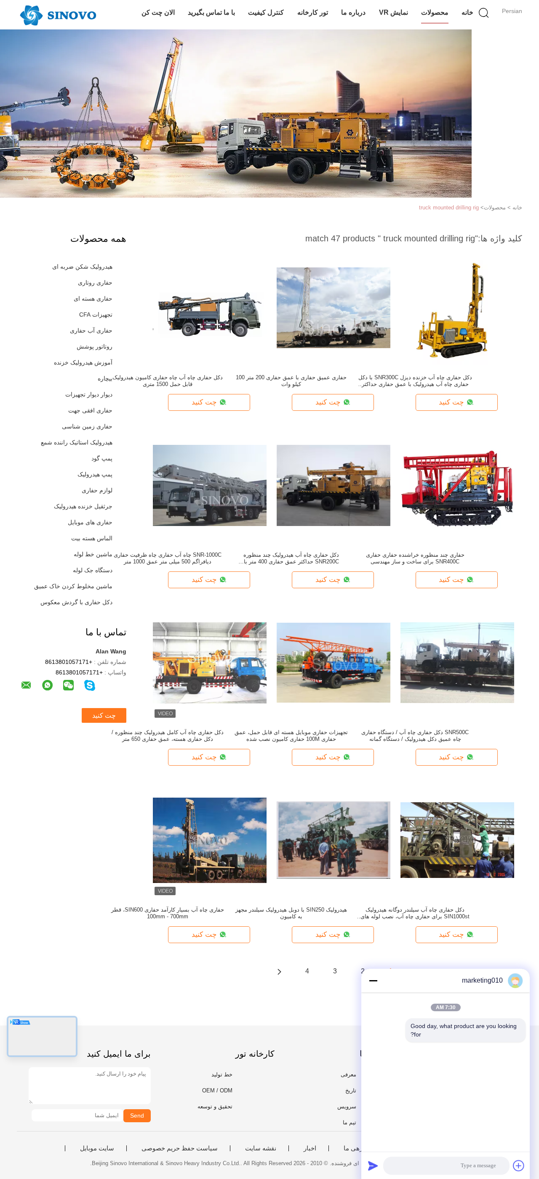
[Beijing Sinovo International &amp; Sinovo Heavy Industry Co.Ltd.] (58, 14)
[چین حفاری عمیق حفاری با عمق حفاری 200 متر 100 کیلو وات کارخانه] (333, 307)
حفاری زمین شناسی (87, 426)
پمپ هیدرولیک (94, 474)
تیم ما (349, 1122)
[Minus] (373, 980)
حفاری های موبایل (90, 522)
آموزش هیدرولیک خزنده (83, 362)
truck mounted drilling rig (449, 207)
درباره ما (353, 12)
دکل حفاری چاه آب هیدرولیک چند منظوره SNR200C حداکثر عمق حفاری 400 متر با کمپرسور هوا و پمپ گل (291, 558)
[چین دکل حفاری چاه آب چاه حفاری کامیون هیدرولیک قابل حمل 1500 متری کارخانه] (210, 307)
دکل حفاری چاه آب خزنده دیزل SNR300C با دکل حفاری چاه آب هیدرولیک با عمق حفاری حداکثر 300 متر (415, 381)
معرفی (348, 1074)
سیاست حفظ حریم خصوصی (179, 1148)
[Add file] (519, 1165)
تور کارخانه (312, 12)
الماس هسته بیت (91, 538)
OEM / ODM (217, 1090)
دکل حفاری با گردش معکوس (76, 602)
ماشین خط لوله (93, 554)
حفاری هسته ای (93, 298)
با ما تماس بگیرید (211, 12)
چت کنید (104, 715)
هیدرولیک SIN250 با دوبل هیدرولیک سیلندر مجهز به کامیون (291, 913)
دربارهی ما (358, 1148)
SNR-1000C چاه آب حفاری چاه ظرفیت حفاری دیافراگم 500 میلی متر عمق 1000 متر (167, 558)
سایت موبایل (97, 1148)
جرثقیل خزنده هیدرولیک (83, 506)
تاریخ (350, 1090)
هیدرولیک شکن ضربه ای (82, 266)
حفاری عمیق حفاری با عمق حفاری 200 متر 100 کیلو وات (291, 380)
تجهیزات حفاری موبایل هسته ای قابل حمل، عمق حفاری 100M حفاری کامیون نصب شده (291, 735)
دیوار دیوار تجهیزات (88, 394)
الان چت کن (158, 12)
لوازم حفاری (97, 490)
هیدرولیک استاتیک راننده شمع (76, 442)
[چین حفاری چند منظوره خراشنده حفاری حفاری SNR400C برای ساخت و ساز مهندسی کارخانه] (457, 485)
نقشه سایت (260, 1148)
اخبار (310, 1148)
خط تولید (221, 1074)
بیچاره (105, 378)
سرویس (346, 1106)
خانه (467, 12)
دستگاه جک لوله (92, 570)
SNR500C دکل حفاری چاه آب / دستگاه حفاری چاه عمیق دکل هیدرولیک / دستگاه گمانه (415, 735)
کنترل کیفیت (266, 12)
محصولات (434, 12)
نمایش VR (393, 12)
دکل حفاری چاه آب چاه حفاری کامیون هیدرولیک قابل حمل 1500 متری (167, 380)
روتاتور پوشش (94, 346)
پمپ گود (101, 458)
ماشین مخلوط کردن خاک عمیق (73, 586)
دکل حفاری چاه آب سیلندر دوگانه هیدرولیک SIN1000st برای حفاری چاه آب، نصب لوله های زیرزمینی (415, 913)
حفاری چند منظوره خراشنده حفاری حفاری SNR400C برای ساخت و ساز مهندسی (415, 558)
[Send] (373, 1165)
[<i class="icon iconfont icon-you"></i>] (279, 971)
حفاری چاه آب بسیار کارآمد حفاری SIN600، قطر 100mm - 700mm (167, 913)
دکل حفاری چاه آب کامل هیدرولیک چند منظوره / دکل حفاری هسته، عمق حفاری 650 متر (168, 735)
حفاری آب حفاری (91, 330)
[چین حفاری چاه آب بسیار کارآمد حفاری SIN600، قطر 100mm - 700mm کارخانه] (210, 839)
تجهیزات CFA (95, 314)
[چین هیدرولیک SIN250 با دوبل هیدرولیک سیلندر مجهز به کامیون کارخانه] (333, 839)
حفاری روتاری (95, 282)
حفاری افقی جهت (90, 410)
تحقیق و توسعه (214, 1106)
